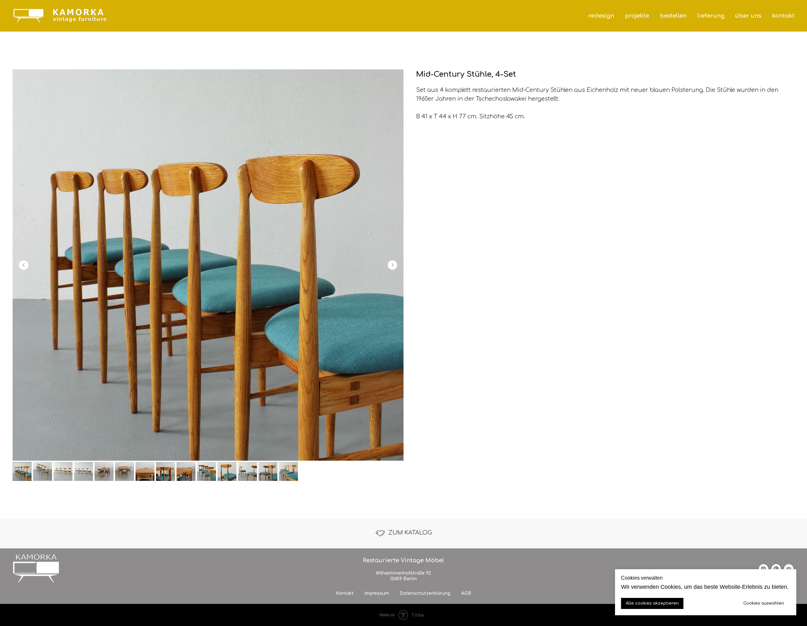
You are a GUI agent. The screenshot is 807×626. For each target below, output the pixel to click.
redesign (601, 16)
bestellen (673, 16)
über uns (748, 16)
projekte (637, 16)
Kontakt (345, 593)
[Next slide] (392, 265)
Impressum (376, 593)
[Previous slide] (23, 265)
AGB (466, 593)
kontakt (783, 16)
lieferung (710, 16)
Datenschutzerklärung (425, 593)
